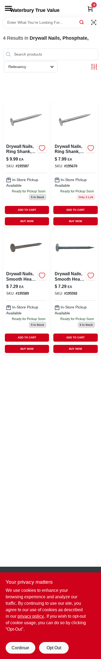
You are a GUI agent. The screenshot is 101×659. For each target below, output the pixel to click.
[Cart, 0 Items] (90, 9)
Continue (20, 648)
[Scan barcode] (93, 22)
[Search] (82, 22)
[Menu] (8, 8)
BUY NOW (26, 221)
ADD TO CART (27, 209)
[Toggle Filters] (94, 67)
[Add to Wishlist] (42, 148)
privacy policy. (31, 616)
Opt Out (54, 648)
